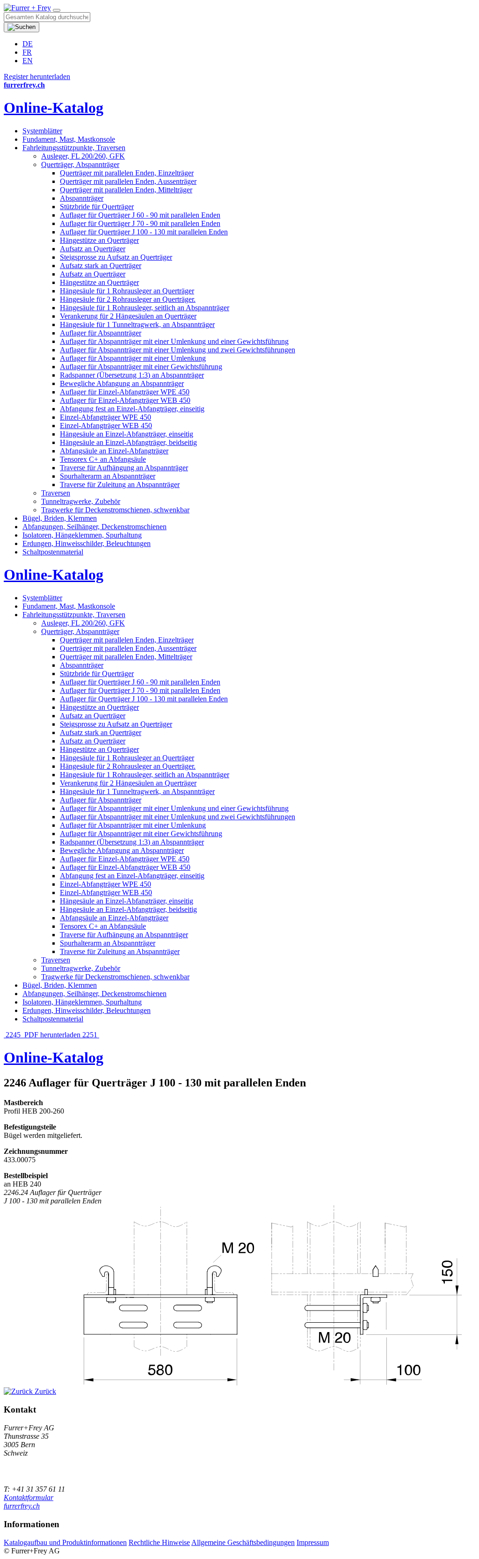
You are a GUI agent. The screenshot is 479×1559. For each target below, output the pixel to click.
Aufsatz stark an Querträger (100, 266)
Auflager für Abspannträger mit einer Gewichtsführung (141, 367)
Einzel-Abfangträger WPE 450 (105, 417)
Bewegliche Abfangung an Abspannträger (122, 383)
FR (27, 52)
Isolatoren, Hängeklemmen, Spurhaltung (82, 535)
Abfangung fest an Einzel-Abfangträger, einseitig (132, 409)
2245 (13, 1035)
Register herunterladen (37, 76)
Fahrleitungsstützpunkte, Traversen (73, 148)
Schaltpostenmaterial (52, 552)
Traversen (55, 493)
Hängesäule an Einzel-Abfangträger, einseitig (126, 434)
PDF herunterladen (52, 1035)
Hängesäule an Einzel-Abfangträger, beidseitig (128, 442)
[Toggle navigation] (56, 10)
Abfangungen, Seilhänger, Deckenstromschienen (94, 527)
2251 (90, 1035)
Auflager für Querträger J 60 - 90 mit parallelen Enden (140, 215)
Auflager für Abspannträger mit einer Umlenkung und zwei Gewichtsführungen (177, 350)
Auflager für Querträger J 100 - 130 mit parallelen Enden (144, 232)
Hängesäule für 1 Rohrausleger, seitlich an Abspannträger (144, 308)
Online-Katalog (53, 107)
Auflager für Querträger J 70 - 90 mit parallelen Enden (140, 223)
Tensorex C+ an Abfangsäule (103, 459)
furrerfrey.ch (22, 1506)
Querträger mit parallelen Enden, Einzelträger (127, 173)
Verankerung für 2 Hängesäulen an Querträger (128, 316)
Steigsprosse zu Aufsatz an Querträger (116, 257)
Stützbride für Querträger (97, 207)
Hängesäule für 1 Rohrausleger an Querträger (127, 291)
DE (27, 44)
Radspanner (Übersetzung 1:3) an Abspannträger (132, 375)
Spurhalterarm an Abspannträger (107, 476)
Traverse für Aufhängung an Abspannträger (124, 468)
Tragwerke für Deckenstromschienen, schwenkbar (115, 510)
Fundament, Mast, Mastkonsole (68, 139)
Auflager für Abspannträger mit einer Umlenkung (133, 358)
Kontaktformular (28, 1497)
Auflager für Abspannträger (100, 333)
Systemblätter (42, 131)
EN (27, 61)
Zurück (44, 1391)
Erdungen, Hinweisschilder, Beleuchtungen (86, 543)
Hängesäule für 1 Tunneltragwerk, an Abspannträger (137, 324)
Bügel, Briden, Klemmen (59, 518)
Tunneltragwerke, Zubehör (80, 501)
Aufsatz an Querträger (92, 249)
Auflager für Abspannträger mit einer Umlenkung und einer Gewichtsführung (174, 341)
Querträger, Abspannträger (80, 164)
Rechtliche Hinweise (159, 1542)
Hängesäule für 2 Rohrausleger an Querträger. (128, 299)
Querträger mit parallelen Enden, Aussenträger (128, 181)
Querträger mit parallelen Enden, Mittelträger (126, 190)
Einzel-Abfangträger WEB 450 (106, 426)
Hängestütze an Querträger (99, 240)
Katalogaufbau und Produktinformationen (65, 1542)
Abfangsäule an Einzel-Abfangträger (114, 451)
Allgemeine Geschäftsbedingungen (243, 1542)
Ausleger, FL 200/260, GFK (83, 156)
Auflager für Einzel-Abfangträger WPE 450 (124, 392)
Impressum (313, 1542)
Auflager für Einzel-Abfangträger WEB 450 (125, 400)
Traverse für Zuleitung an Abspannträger (120, 484)
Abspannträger (81, 198)
